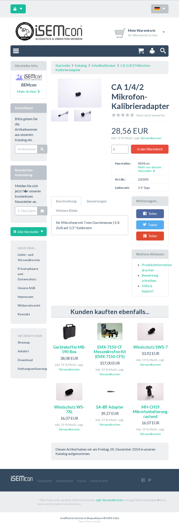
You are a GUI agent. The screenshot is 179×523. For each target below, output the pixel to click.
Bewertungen (97, 201)
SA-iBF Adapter (110, 407)
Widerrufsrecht (29, 305)
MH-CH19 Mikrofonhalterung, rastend (150, 412)
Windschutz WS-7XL (69, 409)
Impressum (25, 296)
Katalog (81, 65)
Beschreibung (66, 201)
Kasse (81, 481)
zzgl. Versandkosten (109, 500)
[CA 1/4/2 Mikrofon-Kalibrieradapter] (80, 94)
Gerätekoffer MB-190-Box (69, 349)
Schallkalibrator (104, 65)
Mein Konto (99, 481)
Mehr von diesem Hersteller (149, 169)
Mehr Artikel (27, 91)
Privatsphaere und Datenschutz (28, 274)
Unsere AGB (26, 288)
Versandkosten (150, 138)
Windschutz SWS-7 (150, 347)
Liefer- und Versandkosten (29, 257)
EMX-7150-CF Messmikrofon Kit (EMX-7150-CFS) (110, 352)
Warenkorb (64, 481)
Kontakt (24, 314)
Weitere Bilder (67, 210)
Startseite (62, 65)
